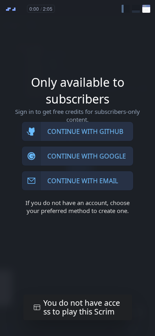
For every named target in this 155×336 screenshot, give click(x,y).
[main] (77, 168)
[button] (125, 9)
